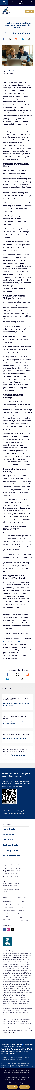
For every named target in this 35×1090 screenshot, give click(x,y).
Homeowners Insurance (21, 33)
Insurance (13, 705)
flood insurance (25, 953)
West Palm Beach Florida (11, 1030)
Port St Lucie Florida (14, 1021)
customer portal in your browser (18, 813)
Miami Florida (7, 1004)
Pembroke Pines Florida (10, 1012)
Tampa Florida (24, 1028)
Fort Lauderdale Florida (15, 979)
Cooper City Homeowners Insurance (19, 964)
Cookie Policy (28, 1044)
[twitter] (12, 929)
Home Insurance (16, 703)
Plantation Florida (19, 1017)
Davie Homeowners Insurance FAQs (19, 975)
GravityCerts (18, 1059)
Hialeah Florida (27, 993)
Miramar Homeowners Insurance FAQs (15, 1008)
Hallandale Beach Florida (11, 988)
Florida (27, 957)
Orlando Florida (13, 1010)
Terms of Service (8, 1047)
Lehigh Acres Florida (22, 1001)
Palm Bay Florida (23, 1010)
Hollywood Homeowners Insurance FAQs (16, 999)
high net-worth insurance (11, 955)
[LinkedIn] (22, 38)
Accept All (12, 1087)
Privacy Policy (15, 1044)
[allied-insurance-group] (5, 8)
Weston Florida (24, 1030)
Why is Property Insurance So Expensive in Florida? (17, 717)
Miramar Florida (17, 1004)
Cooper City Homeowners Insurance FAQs (16, 966)
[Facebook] (3, 38)
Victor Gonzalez (12, 70)
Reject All (24, 1087)
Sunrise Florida (12, 1023)
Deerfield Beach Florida (10, 977)
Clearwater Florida (13, 962)
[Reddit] (16, 38)
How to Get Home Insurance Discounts (16, 735)
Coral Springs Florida (9, 968)
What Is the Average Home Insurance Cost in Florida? (15, 699)
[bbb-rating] (7, 937)
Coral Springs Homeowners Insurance (15, 971)
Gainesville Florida (20, 986)
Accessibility (5, 1044)
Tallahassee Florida (13, 1028)
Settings (21, 1083)
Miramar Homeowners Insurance (18, 1006)
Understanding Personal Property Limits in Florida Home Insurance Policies (17, 750)
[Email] (29, 38)
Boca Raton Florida (15, 960)
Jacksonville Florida (9, 1001)
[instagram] (8, 929)
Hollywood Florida (8, 995)
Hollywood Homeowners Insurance (14, 997)
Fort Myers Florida (8, 986)
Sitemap (18, 1047)
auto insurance (15, 953)
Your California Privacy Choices (11, 1049)
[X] (10, 38)
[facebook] (4, 929)
